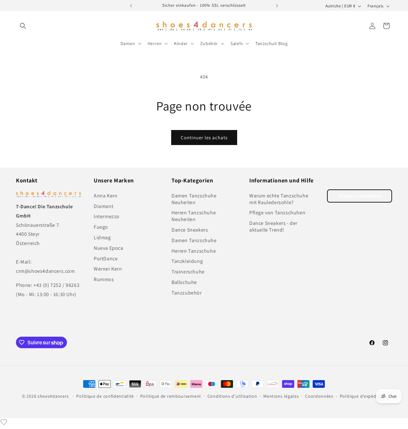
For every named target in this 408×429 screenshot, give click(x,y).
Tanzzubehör (186, 292)
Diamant (103, 206)
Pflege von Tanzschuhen (277, 212)
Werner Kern (108, 268)
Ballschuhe (184, 282)
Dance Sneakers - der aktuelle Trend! (273, 226)
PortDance (106, 258)
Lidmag (102, 237)
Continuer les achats (204, 137)
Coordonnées (319, 396)
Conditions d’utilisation (232, 396)
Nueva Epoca (108, 247)
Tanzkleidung (187, 261)
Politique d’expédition (363, 396)
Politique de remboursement (170, 396)
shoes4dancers (53, 396)
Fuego (101, 226)
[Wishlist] (4, 422)
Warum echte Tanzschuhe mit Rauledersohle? (278, 198)
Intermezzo (107, 216)
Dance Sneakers (189, 229)
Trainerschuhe (188, 271)
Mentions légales (281, 396)
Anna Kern (105, 195)
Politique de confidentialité (105, 396)
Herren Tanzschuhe (193, 250)
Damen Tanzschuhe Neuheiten (194, 198)
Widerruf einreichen (360, 196)
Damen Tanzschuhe (194, 240)
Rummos (104, 279)
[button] (23, 26)
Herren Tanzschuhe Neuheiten (193, 216)
